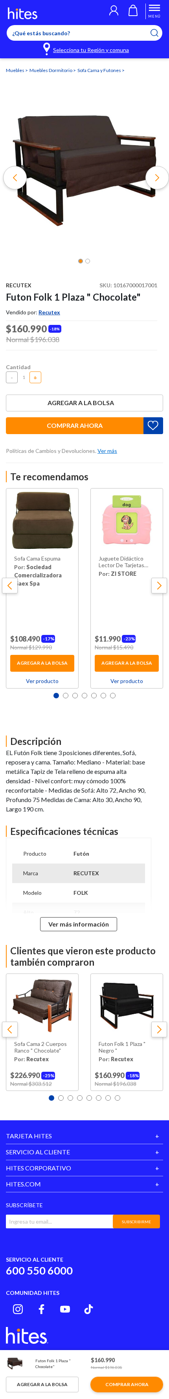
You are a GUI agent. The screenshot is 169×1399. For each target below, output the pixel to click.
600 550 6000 (39, 1270)
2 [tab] (65, 695)
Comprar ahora (75, 425)
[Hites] (22, 13)
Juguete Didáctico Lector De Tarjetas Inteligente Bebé (121, 562)
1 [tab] (56, 695)
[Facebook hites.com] (41, 1309)
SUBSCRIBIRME (136, 1221)
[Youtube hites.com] (65, 1309)
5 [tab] (94, 695)
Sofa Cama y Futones (99, 70)
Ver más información (78, 924)
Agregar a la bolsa (81, 402)
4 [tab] (84, 695)
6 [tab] (103, 695)
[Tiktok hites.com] (89, 1309)
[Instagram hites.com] (18, 1309)
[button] (113, 11)
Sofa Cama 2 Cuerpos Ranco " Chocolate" (40, 1047)
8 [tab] (117, 1098)
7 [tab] (113, 695)
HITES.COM (23, 1184)
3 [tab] (75, 695)
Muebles (15, 70)
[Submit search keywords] (159, 33)
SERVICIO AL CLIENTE (38, 1152)
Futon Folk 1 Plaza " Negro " (122, 1047)
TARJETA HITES (29, 1135)
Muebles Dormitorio (51, 70)
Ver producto (42, 681)
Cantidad (18, 367)
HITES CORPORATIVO (38, 1168)
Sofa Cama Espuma (37, 558)
